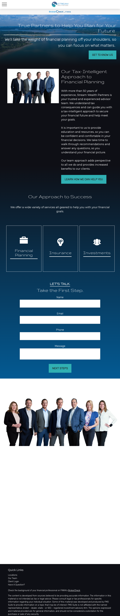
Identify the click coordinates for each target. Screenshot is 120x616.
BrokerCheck (74, 590)
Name (60, 297)
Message (60, 346)
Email (60, 313)
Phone (60, 329)
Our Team (12, 578)
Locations (12, 575)
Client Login (13, 581)
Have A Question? (16, 585)
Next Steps (60, 368)
